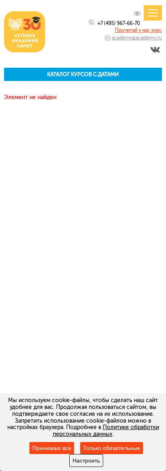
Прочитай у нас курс (138, 30)
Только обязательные (111, 448)
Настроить (86, 460)
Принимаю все (51, 448)
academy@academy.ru (137, 38)
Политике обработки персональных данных (106, 431)
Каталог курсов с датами (83, 74)
